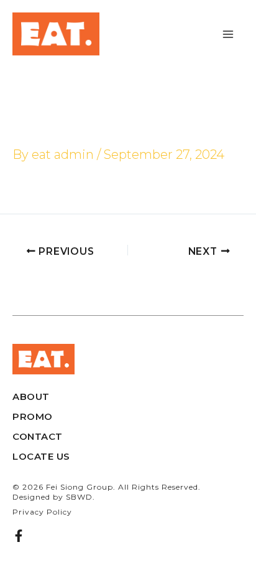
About (31, 396)
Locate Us (41, 456)
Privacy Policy (42, 511)
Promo (32, 416)
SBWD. (80, 496)
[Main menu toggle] (228, 34)
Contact (37, 436)
